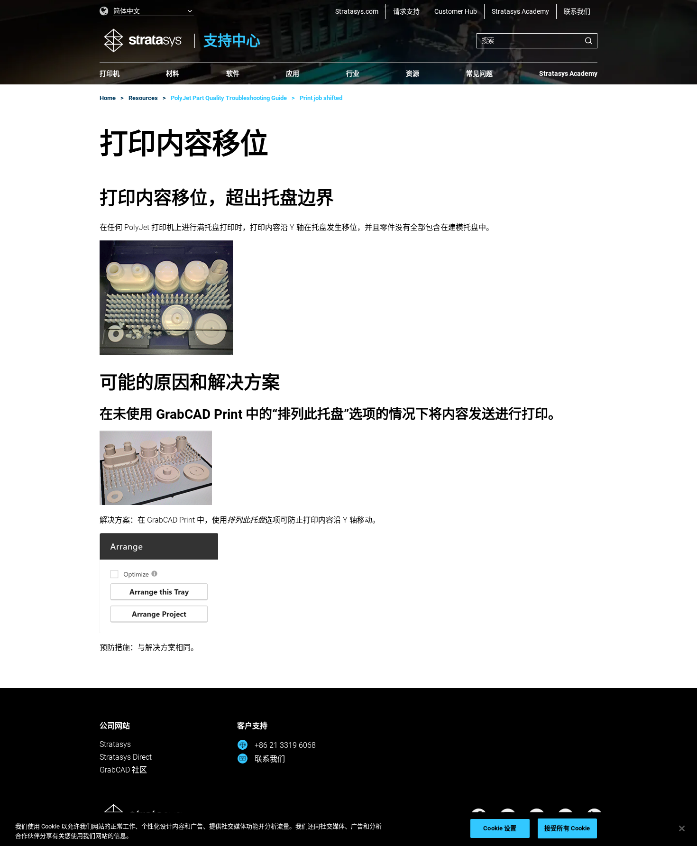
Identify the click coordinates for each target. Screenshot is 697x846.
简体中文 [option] (126, 11)
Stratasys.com (356, 11)
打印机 (109, 73)
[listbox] (147, 11)
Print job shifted (321, 97)
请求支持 (406, 11)
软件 (232, 73)
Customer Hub (455, 11)
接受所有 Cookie (567, 828)
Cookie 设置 (499, 828)
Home (108, 97)
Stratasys (115, 744)
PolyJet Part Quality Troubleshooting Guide (229, 97)
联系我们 (577, 11)
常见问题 (479, 73)
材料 (172, 73)
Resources (143, 97)
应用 (292, 73)
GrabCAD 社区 (123, 769)
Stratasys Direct (126, 757)
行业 (352, 73)
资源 (412, 73)
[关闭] (681, 828)
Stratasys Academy (520, 11)
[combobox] (537, 41)
